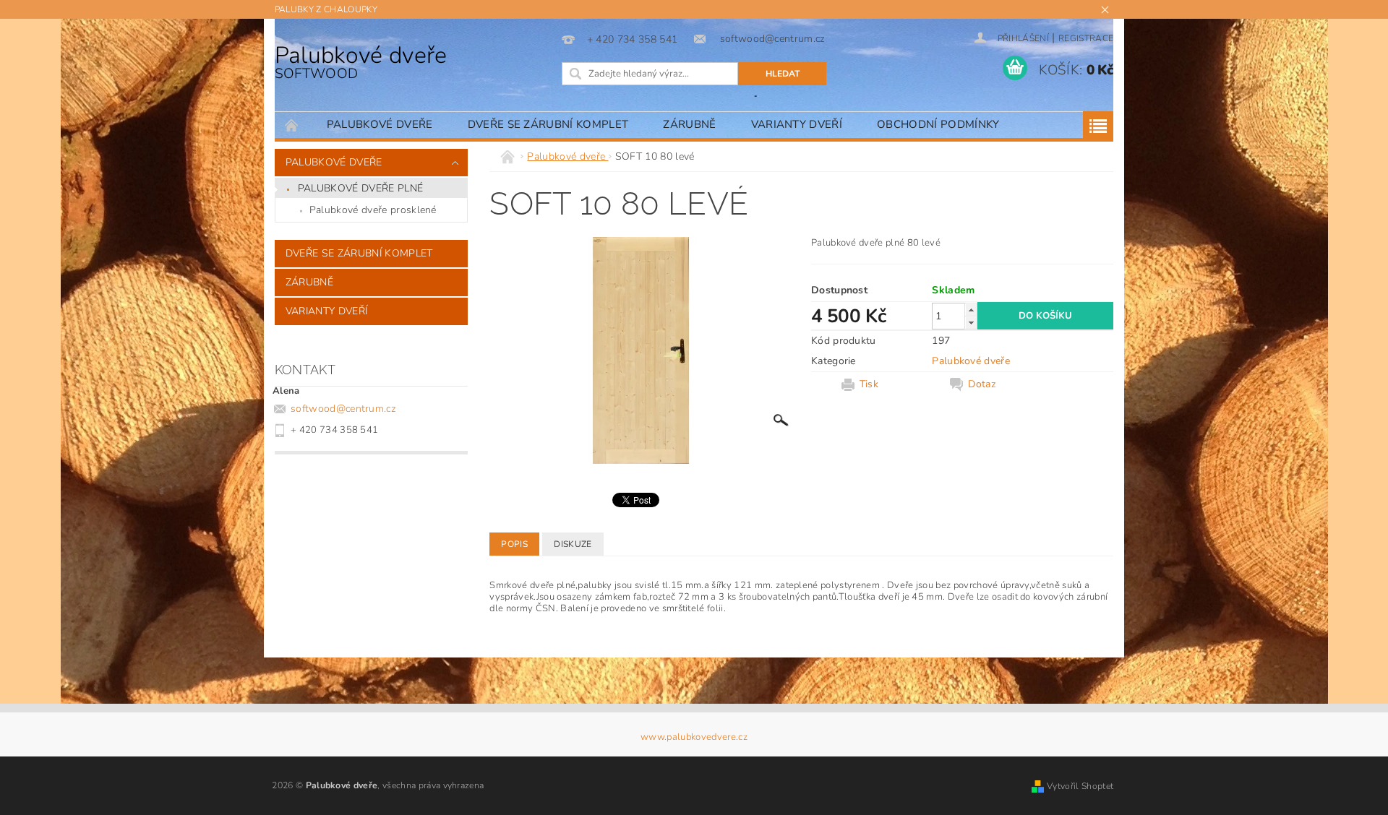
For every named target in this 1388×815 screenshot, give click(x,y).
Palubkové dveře (361, 61)
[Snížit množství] (970, 322)
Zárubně (689, 124)
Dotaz (981, 384)
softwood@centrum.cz (343, 408)
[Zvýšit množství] (970, 309)
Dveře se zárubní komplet (548, 124)
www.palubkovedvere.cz (694, 737)
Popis (514, 544)
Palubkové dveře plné (360, 188)
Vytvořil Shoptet (1080, 786)
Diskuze (572, 544)
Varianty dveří (796, 124)
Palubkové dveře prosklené (373, 210)
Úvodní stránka (292, 124)
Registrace (1085, 38)
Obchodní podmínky (938, 124)
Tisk (869, 384)
